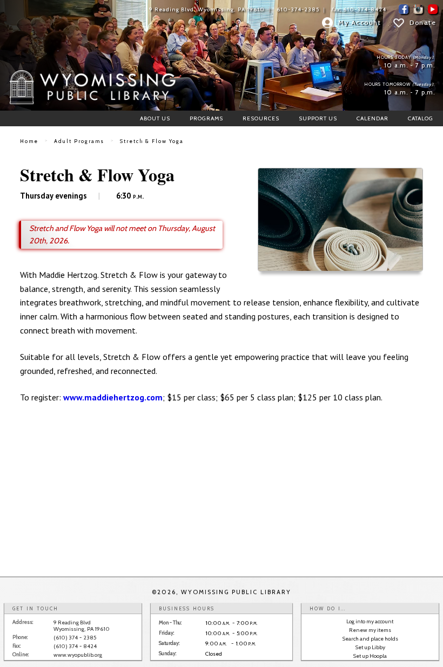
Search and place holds (370, 638)
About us (155, 118)
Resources (261, 118)
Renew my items (370, 630)
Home (29, 141)
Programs (206, 118)
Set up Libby (370, 647)
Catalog (420, 118)
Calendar (372, 118)
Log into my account (369, 621)
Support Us (318, 118)
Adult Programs (79, 141)
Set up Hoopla (370, 655)
